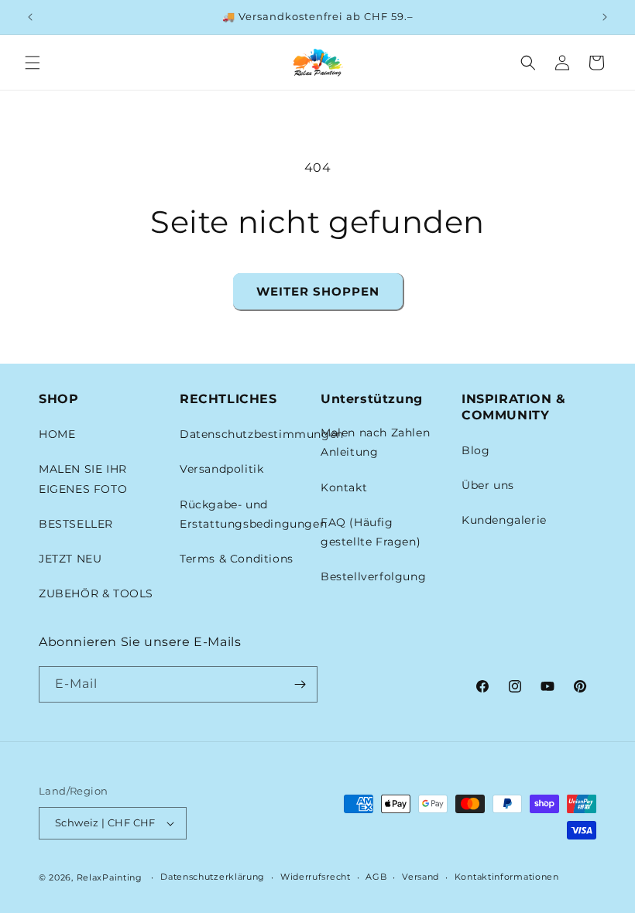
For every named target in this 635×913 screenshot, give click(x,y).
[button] (32, 63)
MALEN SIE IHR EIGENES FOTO (83, 478)
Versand (420, 876)
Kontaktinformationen (507, 876)
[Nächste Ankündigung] (605, 17)
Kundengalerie (504, 520)
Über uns (488, 485)
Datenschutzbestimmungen (262, 434)
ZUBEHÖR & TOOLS (96, 593)
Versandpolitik (221, 469)
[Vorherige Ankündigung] (30, 17)
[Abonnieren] (300, 684)
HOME (57, 434)
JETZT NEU (70, 559)
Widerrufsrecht (315, 876)
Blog (475, 450)
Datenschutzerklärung (212, 876)
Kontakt (344, 487)
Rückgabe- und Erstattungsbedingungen (253, 514)
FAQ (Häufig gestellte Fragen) (370, 532)
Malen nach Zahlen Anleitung (375, 442)
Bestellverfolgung (373, 576)
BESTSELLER (76, 524)
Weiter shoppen (317, 291)
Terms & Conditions (236, 559)
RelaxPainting (109, 877)
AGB (376, 876)
